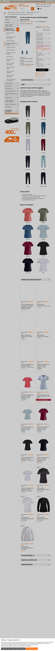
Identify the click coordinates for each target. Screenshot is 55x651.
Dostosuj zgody (20, 648)
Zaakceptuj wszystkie (32, 648)
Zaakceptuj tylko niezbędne (8, 648)
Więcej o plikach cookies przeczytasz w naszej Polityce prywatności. (16, 645)
